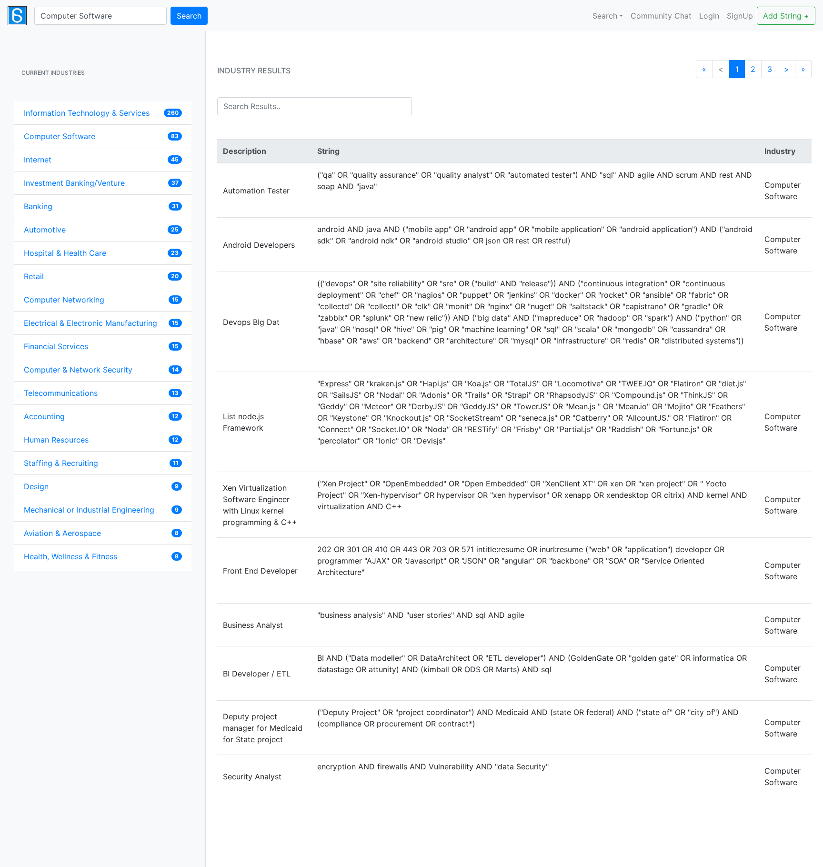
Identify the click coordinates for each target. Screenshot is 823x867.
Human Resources (56, 439)
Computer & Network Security (78, 369)
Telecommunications (61, 393)
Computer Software (59, 136)
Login (709, 15)
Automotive (45, 229)
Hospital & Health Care (65, 253)
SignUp (740, 15)
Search (189, 15)
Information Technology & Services (87, 113)
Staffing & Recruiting (61, 463)
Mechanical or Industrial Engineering (89, 509)
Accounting (44, 416)
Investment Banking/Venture (74, 183)
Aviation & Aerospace (62, 533)
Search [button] (604, 15)
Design (36, 486)
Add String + (786, 15)
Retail (34, 276)
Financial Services (56, 346)
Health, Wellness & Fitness (70, 556)
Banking (38, 206)
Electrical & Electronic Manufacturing (90, 323)
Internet (37, 159)
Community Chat (661, 15)
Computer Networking (64, 299)
